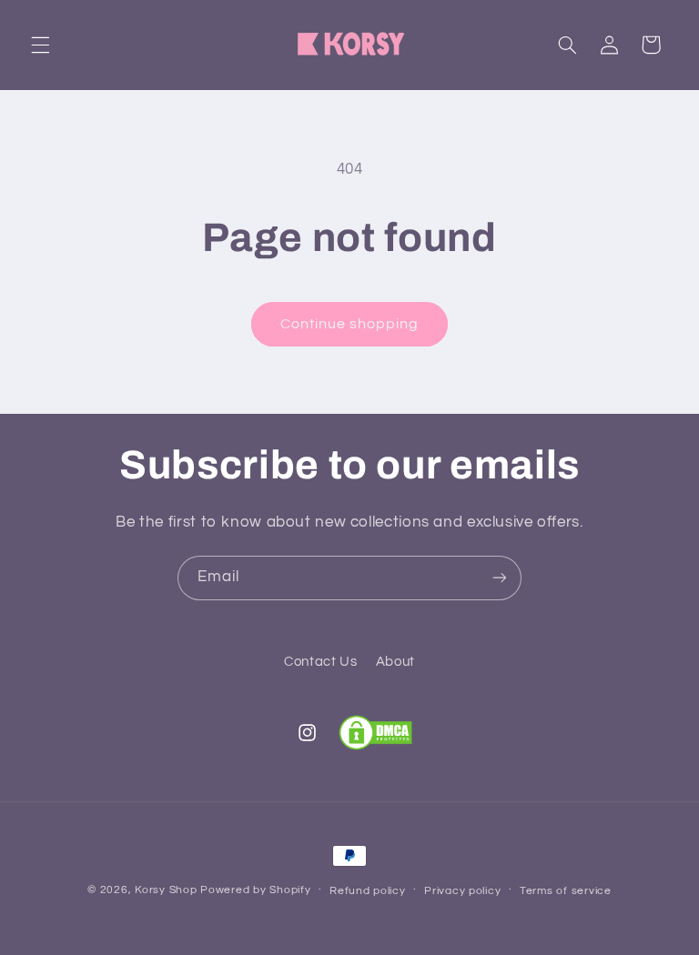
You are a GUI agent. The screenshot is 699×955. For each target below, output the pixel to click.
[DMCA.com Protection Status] (375, 732)
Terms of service (566, 891)
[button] (40, 44)
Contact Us (320, 661)
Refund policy (367, 891)
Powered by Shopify (255, 890)
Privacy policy (462, 891)
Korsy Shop (166, 890)
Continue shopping (350, 324)
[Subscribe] (500, 578)
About (395, 661)
